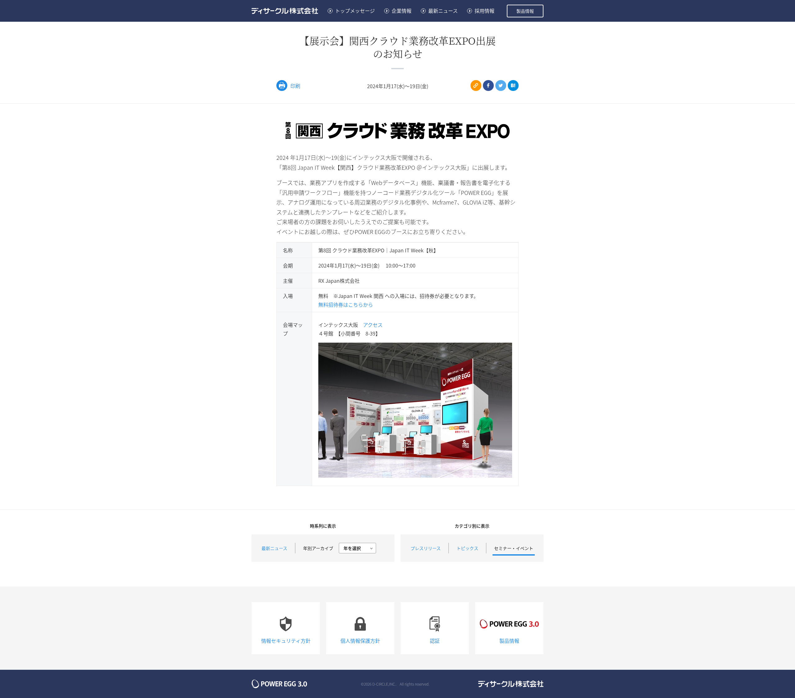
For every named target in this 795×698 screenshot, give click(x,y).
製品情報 (525, 11)
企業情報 (401, 10)
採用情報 (484, 10)
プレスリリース (426, 548)
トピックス (467, 548)
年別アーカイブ (318, 548)
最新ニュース (443, 10)
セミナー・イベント (513, 548)
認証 (435, 640)
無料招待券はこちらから (345, 304)
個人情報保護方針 (360, 640)
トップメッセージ (355, 10)
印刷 (295, 85)
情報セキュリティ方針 (286, 640)
